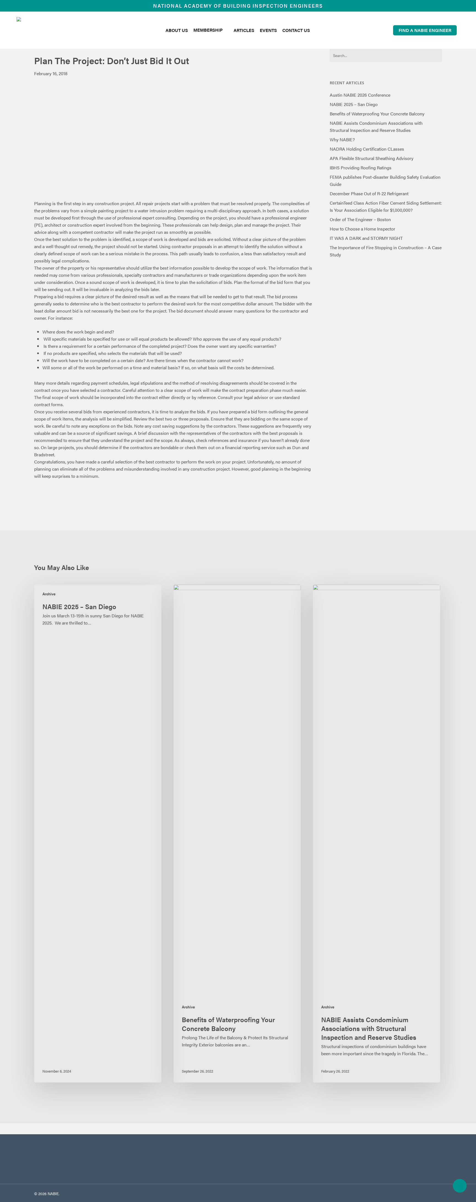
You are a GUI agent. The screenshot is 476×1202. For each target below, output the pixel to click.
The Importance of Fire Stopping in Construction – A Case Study (386, 251)
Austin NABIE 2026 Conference (360, 95)
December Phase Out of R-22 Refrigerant (369, 193)
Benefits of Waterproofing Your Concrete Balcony (377, 113)
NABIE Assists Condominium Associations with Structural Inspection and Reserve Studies (376, 126)
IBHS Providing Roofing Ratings (360, 167)
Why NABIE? (342, 139)
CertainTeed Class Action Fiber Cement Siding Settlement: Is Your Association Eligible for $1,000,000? (386, 206)
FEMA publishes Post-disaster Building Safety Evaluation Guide (385, 180)
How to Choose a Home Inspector (362, 229)
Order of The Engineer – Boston (360, 219)
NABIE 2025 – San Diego (354, 104)
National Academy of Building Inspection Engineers (238, 5)
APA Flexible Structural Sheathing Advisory (371, 158)
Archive (49, 593)
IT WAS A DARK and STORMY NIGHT (366, 238)
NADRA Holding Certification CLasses (367, 149)
